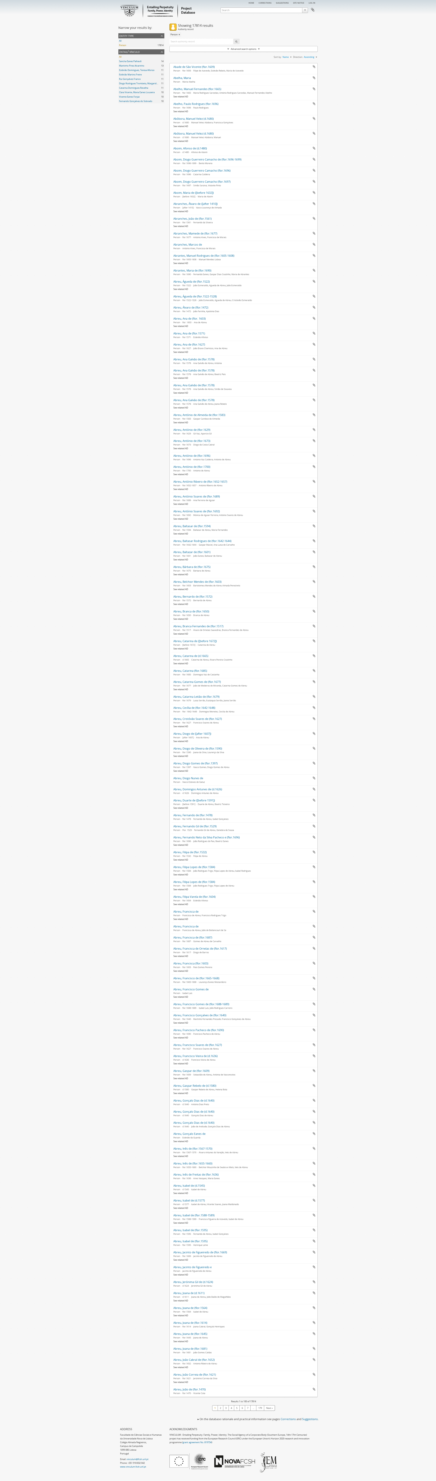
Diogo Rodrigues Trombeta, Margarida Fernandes (144, 83)
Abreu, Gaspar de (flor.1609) (191, 1071)
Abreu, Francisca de (186, 911)
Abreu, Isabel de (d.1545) (189, 1185)
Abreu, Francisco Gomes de (191, 989)
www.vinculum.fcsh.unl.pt (133, 1466)
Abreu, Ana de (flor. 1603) (189, 318)
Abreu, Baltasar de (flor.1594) (192, 526)
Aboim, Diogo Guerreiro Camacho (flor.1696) (202, 170)
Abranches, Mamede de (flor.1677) (195, 233)
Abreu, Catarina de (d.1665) (190, 656)
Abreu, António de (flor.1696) (191, 456)
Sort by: (278, 56)
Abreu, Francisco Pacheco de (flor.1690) (198, 1030)
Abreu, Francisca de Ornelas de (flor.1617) (200, 948)
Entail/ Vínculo (129, 51)
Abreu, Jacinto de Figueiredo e (192, 1267)
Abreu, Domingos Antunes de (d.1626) (197, 789)
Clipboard (312, 10)
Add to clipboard (314, 66)
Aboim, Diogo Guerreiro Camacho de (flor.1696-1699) (207, 159)
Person (122, 45)
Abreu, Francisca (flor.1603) (190, 963)
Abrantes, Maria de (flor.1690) (192, 270)
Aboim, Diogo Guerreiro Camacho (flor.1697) (202, 182)
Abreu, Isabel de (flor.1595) (190, 1230)
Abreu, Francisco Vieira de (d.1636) (195, 1056)
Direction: (298, 56)
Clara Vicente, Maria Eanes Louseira (137, 92)
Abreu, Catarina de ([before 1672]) (195, 641)
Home (251, 2)
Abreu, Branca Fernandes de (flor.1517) (198, 626)
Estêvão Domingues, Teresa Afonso (136, 70)
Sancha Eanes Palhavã (130, 61)
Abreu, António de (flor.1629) (191, 430)
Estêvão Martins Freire (130, 74)
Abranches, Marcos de (187, 244)
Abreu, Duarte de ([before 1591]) (194, 800)
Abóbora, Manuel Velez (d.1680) (193, 119)
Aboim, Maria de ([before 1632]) (193, 193)
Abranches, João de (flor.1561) (192, 219)
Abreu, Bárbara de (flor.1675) (192, 567)
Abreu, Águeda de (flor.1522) (191, 281)
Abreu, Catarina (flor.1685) (190, 671)
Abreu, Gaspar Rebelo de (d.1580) (194, 1086)
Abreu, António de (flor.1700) (191, 467)
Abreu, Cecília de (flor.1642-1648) (194, 708)
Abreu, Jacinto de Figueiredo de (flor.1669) (200, 1252)
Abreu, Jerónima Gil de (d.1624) (193, 1282)
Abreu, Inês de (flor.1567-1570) (192, 1148)
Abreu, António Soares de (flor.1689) (196, 496)
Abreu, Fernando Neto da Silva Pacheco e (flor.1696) (206, 837)
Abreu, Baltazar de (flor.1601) (192, 552)
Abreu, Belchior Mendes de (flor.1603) (197, 582)
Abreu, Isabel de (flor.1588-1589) (194, 1215)
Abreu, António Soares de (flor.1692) (196, 511)
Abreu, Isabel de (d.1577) (189, 1200)
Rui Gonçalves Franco (130, 78)
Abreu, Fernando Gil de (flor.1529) (195, 826)
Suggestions (282, 2)
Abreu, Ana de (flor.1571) (189, 333)
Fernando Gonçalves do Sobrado (135, 101)
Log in (312, 2)
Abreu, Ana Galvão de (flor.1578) (194, 359)
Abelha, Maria (182, 78)
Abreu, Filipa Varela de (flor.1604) (194, 897)
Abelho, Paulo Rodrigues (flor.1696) (196, 104)
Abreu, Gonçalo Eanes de (189, 1134)
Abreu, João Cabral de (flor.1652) (194, 1360)
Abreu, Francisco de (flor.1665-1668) (196, 978)
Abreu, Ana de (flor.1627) (189, 344)
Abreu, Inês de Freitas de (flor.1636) (196, 1174)
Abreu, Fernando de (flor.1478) (193, 815)
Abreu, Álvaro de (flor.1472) (190, 307)
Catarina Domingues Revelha (133, 87)
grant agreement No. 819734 (197, 1442)
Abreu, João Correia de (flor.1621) (194, 1374)
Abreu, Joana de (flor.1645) (190, 1334)
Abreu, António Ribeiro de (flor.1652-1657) (200, 481)
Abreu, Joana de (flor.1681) (190, 1349)
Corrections (265, 2)
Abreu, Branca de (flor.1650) (191, 611)
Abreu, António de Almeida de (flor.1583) (199, 415)
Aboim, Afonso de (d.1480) (190, 148)
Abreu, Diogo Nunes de (188, 778)
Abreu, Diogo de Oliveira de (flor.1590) (197, 748)
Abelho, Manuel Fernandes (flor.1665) (197, 89)
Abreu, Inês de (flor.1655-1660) (192, 1163)
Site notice (298, 2)
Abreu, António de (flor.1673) (191, 441)
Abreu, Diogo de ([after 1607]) (192, 734)
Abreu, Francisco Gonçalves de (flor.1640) (199, 1015)
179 (260, 1408)
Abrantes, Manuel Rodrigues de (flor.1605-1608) (203, 256)
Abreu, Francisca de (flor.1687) (192, 937)
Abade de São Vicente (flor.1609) (194, 67)
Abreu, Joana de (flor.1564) (190, 1308)
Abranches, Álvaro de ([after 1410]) (195, 204)
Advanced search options (243, 48)
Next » (269, 1408)
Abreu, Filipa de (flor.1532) (190, 852)
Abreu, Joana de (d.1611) (189, 1293)
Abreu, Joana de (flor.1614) (190, 1323)
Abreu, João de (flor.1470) (189, 1389)
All (120, 40)
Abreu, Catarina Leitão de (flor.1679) (196, 697)
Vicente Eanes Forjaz (129, 96)
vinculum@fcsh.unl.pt (138, 1459)
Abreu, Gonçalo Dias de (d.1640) (193, 1100)
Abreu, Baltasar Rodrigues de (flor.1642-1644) (202, 541)
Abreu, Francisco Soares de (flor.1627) (197, 1045)
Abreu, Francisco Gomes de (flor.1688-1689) (201, 1004)
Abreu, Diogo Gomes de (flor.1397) (195, 763)
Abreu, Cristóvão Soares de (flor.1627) (197, 719)
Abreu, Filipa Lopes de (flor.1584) (194, 867)
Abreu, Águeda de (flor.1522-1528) (195, 296)
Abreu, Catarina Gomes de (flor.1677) (197, 682)
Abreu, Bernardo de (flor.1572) (192, 596)
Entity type (126, 35)
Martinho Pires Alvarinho (131, 65)
